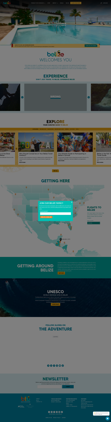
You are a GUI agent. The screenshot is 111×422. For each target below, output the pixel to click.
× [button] (71, 202)
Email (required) (44, 211)
